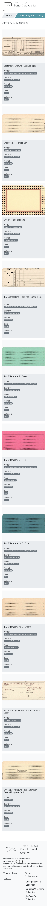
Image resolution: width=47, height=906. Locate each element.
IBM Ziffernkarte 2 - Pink (15, 460)
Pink (5, 493)
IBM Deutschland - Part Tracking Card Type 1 (23, 298)
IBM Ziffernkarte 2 (10, 397)
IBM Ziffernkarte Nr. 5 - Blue (16, 543)
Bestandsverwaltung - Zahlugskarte (20, 66)
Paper (6, 99)
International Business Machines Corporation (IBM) (20, 73)
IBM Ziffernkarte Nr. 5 (11, 564)
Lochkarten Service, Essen (12, 720)
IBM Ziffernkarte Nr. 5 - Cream (17, 627)
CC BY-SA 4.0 (9, 861)
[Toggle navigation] (8, 10)
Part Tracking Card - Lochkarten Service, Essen (22, 711)
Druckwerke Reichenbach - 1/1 (18, 143)
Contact (7, 878)
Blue (5, 577)
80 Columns (8, 86)
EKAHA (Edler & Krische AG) (12, 227)
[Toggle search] (4, 10)
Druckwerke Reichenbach (12, 150)
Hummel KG (8, 800)
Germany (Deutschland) (31, 15)
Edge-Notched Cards (10, 240)
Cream (6, 93)
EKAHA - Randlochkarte (14, 220)
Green (6, 410)
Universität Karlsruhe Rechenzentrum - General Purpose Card (21, 791)
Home (9, 15)
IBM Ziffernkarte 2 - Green (15, 376)
